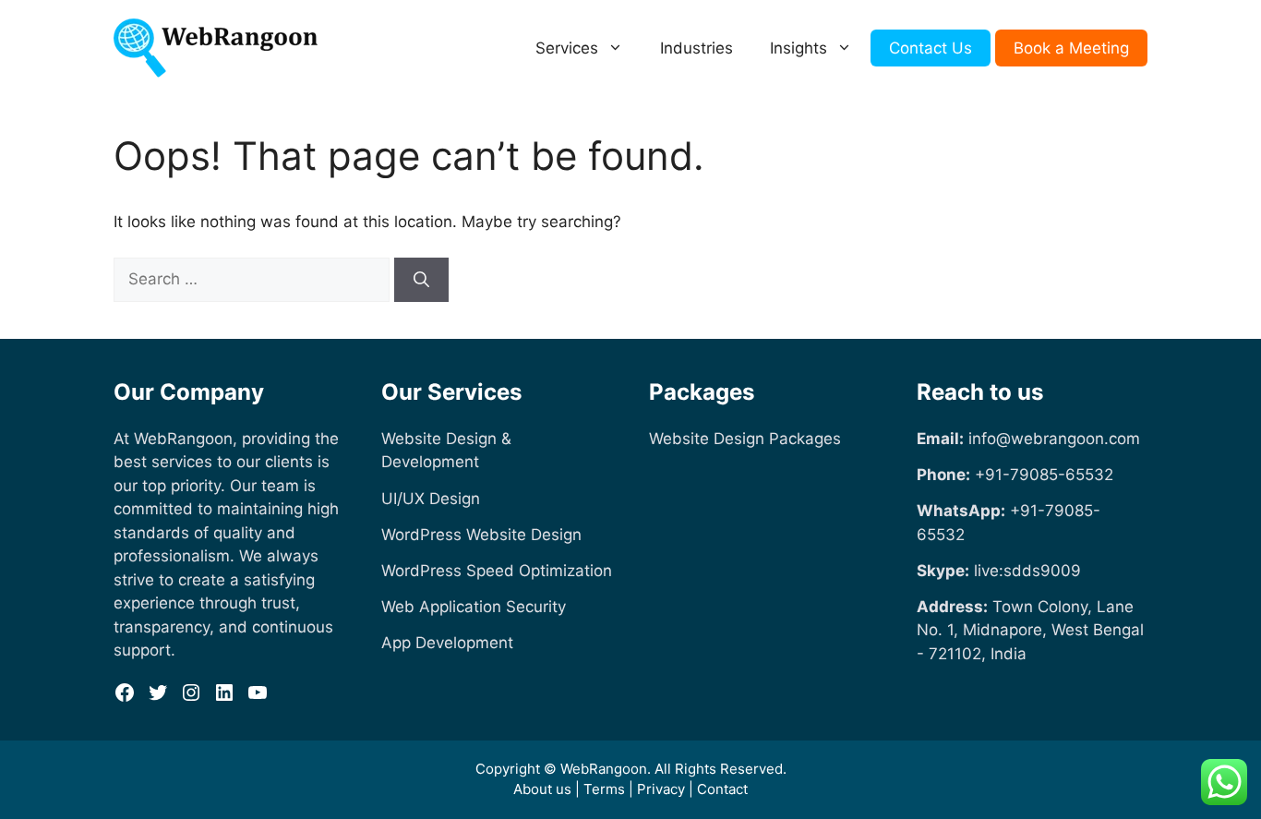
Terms (604, 789)
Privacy (661, 789)
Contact (722, 789)
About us (542, 789)
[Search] (421, 280)
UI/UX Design (430, 498)
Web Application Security (473, 606)
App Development (447, 642)
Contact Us (930, 48)
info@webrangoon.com (1054, 438)
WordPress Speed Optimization (496, 570)
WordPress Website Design (481, 534)
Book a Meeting (1071, 48)
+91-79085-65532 (1044, 474)
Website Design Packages (745, 438)
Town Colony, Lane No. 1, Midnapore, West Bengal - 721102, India (1030, 630)
